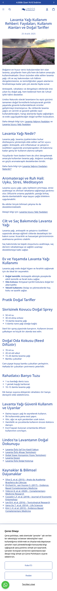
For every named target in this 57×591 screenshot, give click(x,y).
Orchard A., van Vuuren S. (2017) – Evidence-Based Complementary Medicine (27, 486)
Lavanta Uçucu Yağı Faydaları (16, 124)
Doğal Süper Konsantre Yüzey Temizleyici (25, 455)
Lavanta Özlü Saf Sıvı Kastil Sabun (22, 449)
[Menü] (3, 9)
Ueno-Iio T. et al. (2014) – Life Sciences (24, 505)
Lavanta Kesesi (12, 458)
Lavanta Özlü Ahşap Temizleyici (20, 452)
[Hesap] (47, 9)
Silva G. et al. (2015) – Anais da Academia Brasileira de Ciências (25, 481)
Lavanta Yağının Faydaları (37, 121)
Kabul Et (28, 565)
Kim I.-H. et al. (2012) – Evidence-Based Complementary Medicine (24, 509)
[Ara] (9, 9)
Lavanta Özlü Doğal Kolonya (19, 460)
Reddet (29, 576)
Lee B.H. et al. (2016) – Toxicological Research (27, 502)
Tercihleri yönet (28, 584)
